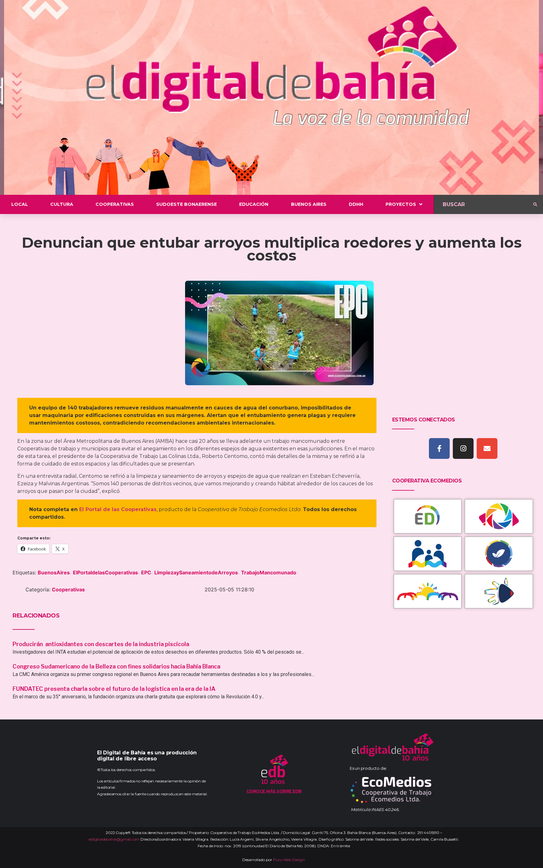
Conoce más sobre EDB (274, 790)
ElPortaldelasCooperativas (105, 572)
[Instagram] (463, 448)
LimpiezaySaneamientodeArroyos (196, 572)
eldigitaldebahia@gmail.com (114, 839)
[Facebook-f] (439, 448)
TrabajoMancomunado (268, 572)
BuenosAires (54, 572)
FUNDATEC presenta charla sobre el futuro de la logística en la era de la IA (114, 688)
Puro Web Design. (289, 859)
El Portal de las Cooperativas (117, 509)
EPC (146, 572)
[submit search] (535, 204)
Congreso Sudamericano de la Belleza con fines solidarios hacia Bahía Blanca (116, 666)
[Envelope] (487, 448)
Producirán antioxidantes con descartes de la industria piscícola (101, 644)
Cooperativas (68, 589)
